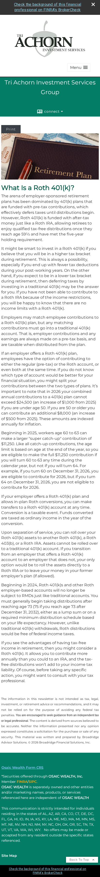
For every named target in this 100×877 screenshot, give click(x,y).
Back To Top (79, 859)
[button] (78, 67)
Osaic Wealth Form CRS (22, 767)
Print (11, 129)
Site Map (9, 855)
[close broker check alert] (93, 4)
